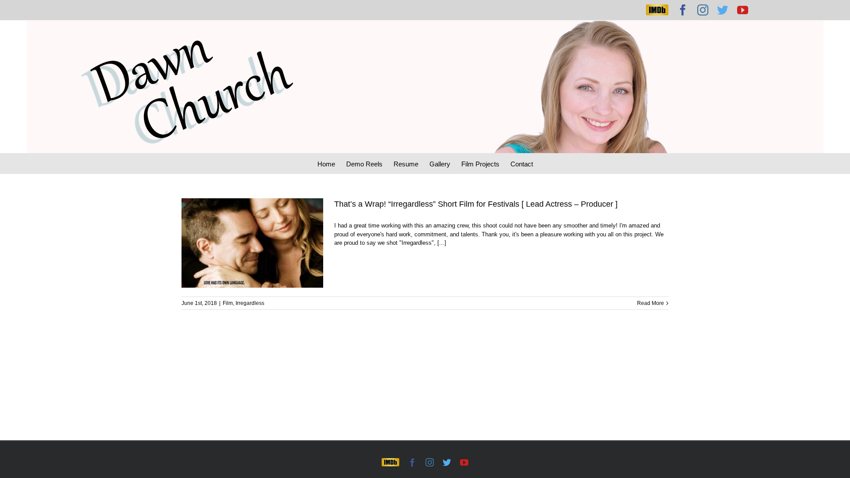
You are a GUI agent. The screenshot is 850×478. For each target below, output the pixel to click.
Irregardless (250, 303)
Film (228, 303)
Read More (650, 303)
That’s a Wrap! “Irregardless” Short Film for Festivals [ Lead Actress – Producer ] (476, 204)
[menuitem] (331, 163)
